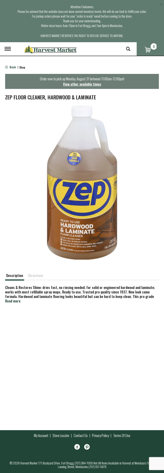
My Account (41, 435)
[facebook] (77, 447)
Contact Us (81, 435)
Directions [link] (35, 275)
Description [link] (14, 275)
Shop (22, 67)
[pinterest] (87, 447)
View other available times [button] (82, 84)
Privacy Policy (100, 435)
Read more (12, 301)
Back (12, 67)
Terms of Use (121, 435)
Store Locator (61, 435)
